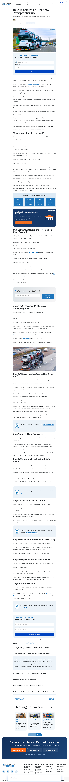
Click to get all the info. (31, 532)
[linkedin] (8, 771)
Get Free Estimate (48, 296)
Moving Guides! (24, 608)
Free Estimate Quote (34, 72)
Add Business (60, 766)
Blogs (18, 16)
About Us (48, 766)
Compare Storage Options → (24, 222)
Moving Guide (25, 16)
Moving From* (18, 59)
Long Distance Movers (27, 767)
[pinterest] (16, 771)
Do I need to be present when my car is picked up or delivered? (33, 692)
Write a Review (62, 3)
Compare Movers (50, 750)
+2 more (33, 20)
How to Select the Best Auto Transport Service (39, 16)
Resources (39, 3)
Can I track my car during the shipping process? (28, 686)
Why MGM (53, 3)
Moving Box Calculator (38, 770)
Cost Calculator (34, 750)
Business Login (60, 768)
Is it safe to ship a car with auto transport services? (29, 673)
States (46, 3)
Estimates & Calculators (18, 3)
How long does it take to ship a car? (24, 679)
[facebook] (4, 771)
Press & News (49, 771)
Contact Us (60, 769)
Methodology (49, 768)
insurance (16, 334)
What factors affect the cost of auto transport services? (31, 653)
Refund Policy (63, 780)
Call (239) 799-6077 (18, 750)
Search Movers (29, 3)
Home (14, 16)
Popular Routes (27, 773)
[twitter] (12, 771)
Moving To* (17, 64)
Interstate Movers (28, 771)
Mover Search (27, 769)
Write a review (60, 771)
